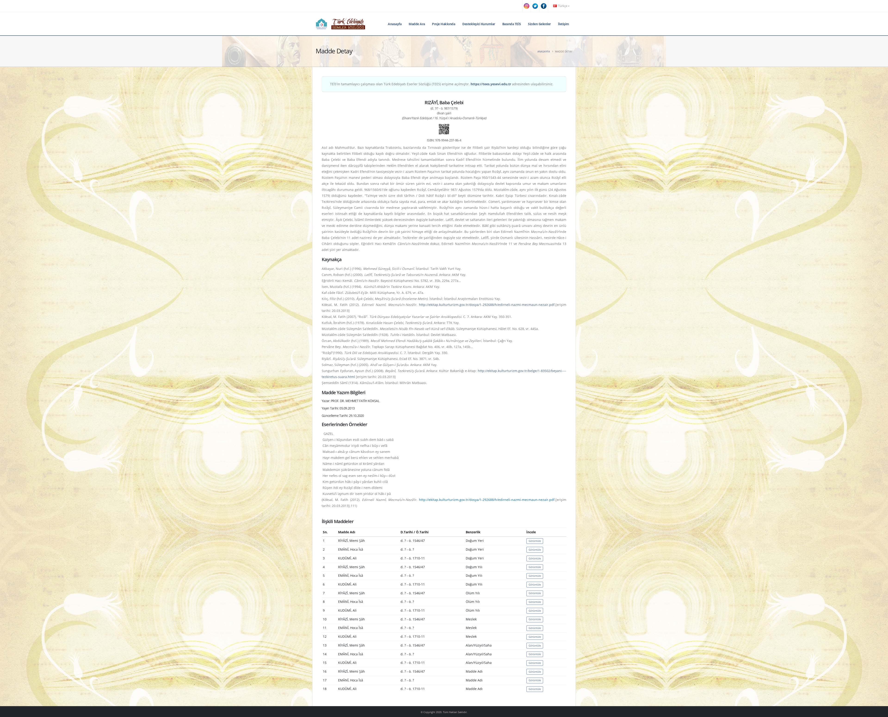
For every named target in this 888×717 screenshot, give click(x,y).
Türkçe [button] (562, 6)
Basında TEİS (511, 24)
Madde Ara (417, 24)
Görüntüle (535, 541)
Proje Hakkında (443, 24)
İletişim (563, 24)
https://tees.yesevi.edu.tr (491, 84)
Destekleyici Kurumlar (478, 24)
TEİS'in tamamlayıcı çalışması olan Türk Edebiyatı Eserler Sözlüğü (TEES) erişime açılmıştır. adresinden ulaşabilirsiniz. (441, 84)
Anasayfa (394, 24)
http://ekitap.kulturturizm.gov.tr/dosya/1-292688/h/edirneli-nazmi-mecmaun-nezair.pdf (487, 304)
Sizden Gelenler (539, 24)
